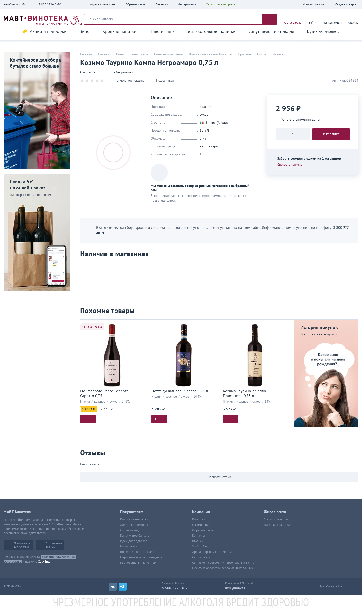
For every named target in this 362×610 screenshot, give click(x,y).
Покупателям (131, 512)
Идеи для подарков (133, 541)
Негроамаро (209, 146)
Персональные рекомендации (141, 557)
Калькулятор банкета (134, 536)
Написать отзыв (219, 477)
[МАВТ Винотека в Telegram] (123, 587)
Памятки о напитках (277, 525)
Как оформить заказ (134, 519)
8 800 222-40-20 (50, 4)
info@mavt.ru (236, 588)
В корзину (331, 134)
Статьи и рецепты (276, 519)
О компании (200, 525)
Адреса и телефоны (134, 525)
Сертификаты (201, 557)
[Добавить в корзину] (88, 419)
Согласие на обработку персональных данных (224, 563)
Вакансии (198, 541)
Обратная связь (202, 530)
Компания (201, 512)
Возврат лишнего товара (137, 552)
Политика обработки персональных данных (222, 568)
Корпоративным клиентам (138, 563)
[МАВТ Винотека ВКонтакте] (113, 587)
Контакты (198, 536)
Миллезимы (128, 546)
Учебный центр (202, 546)
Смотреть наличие (289, 165)
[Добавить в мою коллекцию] (141, 325)
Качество (198, 519)
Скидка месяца (92, 326)
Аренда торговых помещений (212, 552)
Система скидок (131, 530)
